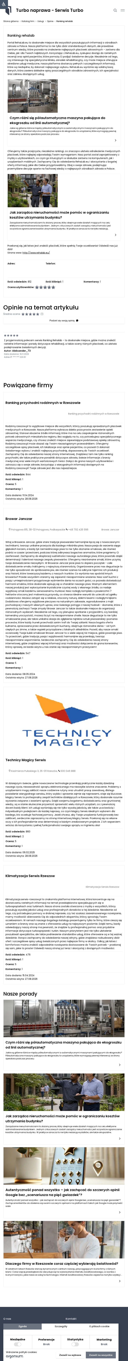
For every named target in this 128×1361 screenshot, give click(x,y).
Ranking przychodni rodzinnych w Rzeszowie (43, 402)
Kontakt (71, 1319)
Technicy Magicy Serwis (26, 760)
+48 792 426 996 (78, 529)
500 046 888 (68, 771)
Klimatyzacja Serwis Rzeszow (30, 876)
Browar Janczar (19, 518)
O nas (7, 1319)
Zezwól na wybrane (70, 1355)
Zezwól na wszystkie (100, 1355)
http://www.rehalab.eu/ (36, 252)
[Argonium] (14, 1357)
